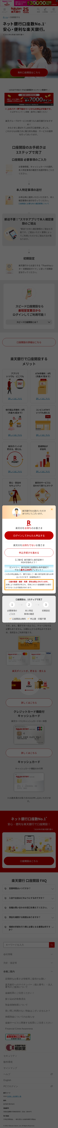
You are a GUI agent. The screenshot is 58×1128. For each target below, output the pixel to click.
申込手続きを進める (29, 552)
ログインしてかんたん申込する (29, 535)
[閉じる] (52, 509)
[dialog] (29, 564)
